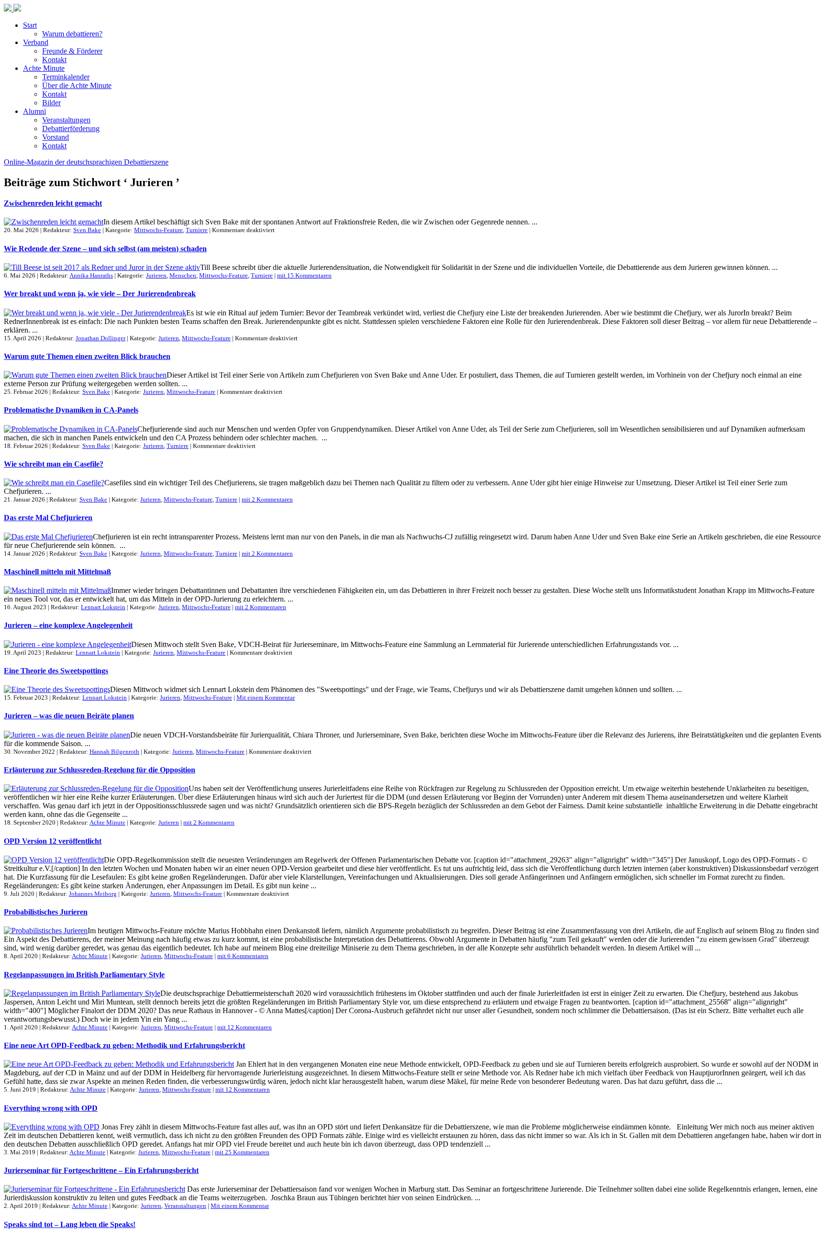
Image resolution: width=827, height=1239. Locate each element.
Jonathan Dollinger (100, 338)
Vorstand (55, 137)
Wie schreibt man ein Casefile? (53, 464)
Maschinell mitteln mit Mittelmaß (57, 572)
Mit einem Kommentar (265, 697)
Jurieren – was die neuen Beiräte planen (69, 716)
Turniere (197, 230)
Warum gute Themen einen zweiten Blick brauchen (87, 356)
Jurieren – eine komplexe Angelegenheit (68, 625)
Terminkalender (65, 77)
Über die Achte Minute (77, 85)
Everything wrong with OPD (51, 1108)
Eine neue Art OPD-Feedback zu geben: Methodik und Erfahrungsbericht (124, 1045)
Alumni (34, 111)
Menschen (182, 275)
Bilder (51, 103)
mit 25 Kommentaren (242, 1152)
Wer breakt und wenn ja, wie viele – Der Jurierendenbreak (100, 294)
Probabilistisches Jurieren (46, 912)
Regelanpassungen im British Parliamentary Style (84, 975)
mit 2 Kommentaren (267, 499)
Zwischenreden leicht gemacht (53, 203)
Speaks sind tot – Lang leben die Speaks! (69, 1224)
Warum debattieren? (72, 34)
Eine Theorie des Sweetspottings (56, 671)
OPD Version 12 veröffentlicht (52, 841)
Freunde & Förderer (72, 51)
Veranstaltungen (66, 120)
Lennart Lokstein (103, 607)
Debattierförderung (71, 128)
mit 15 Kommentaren (304, 275)
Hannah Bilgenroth (114, 751)
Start (30, 25)
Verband (35, 42)
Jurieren (156, 275)
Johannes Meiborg (93, 893)
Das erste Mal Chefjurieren (48, 517)
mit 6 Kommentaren (242, 956)
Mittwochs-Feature (158, 230)
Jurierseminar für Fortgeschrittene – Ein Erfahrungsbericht (101, 1170)
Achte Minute (44, 68)
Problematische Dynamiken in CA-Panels (71, 410)
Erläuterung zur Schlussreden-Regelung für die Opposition (99, 770)
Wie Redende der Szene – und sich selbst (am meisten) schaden (105, 249)
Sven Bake (87, 230)
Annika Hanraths (91, 275)
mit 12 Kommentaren (244, 1027)
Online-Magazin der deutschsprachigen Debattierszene (86, 162)
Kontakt (54, 60)
